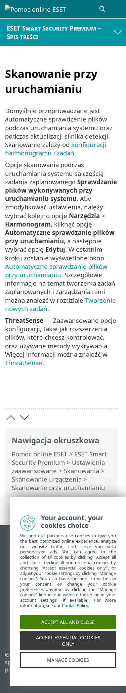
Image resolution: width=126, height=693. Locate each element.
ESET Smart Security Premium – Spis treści (54, 32)
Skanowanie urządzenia (47, 479)
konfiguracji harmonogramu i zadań (55, 148)
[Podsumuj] (109, 392)
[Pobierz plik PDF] (91, 392)
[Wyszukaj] (103, 9)
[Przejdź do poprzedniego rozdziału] (11, 418)
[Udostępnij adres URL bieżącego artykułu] (74, 392)
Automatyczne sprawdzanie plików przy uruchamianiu (56, 270)
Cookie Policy (75, 609)
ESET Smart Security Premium (59, 458)
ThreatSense (23, 362)
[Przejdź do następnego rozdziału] (24, 418)
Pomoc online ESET (39, 454)
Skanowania (81, 470)
